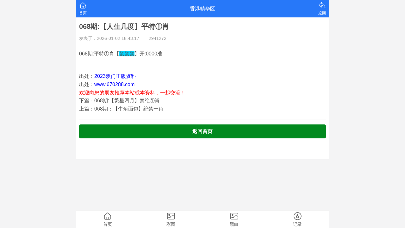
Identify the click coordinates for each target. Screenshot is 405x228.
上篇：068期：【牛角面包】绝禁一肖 (121, 108)
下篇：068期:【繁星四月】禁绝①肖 (119, 100)
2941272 (157, 38)
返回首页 (202, 131)
